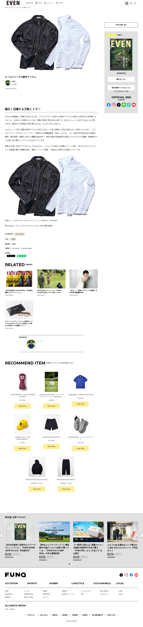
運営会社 (55, 615)
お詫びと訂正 (111, 615)
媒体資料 (65, 615)
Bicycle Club (8, 594)
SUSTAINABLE (102, 583)
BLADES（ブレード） (68, 594)
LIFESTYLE (78, 583)
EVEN (11, 7)
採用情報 (75, 615)
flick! (82, 594)
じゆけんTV (103, 594)
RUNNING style (28, 594)
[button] (69, 563)
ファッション (20, 234)
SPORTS (16, 554)
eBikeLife (7, 597)
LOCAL (120, 583)
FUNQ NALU (46, 594)
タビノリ (45, 597)
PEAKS (45, 591)
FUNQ (6, 591)
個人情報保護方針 (97, 615)
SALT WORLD (104, 591)
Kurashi (12, 609)
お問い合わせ (44, 615)
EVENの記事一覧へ (121, 25)
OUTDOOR (11, 583)
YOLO (6, 609)
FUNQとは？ (31, 615)
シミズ (40, 341)
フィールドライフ (86, 591)
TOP (6, 7)
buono (121, 594)
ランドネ (26, 591)
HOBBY (53, 583)
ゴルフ (13, 239)
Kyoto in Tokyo (28, 597)
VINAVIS (64, 591)
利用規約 (85, 615)
